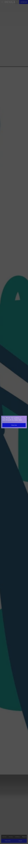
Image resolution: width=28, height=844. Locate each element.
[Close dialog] (25, 417)
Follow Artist (14, 425)
